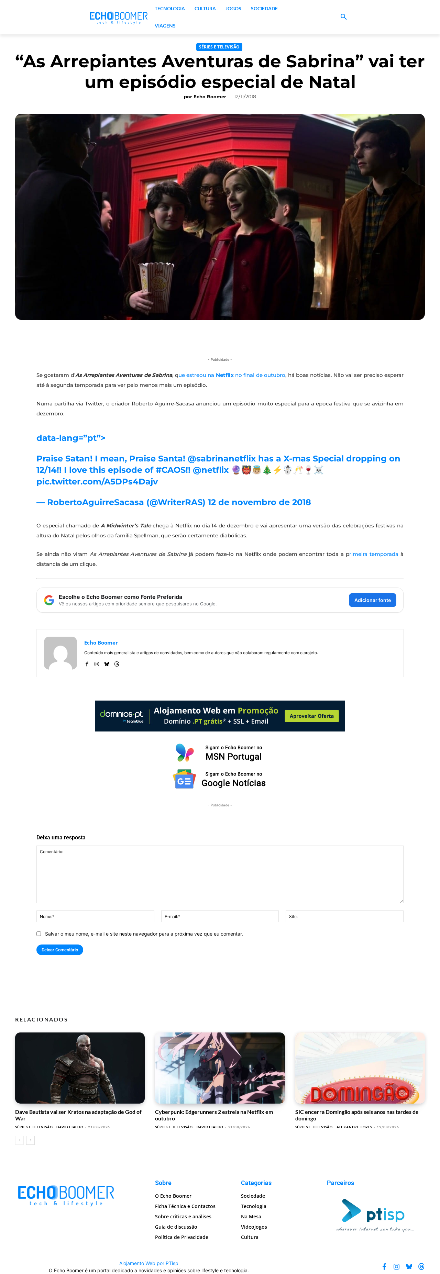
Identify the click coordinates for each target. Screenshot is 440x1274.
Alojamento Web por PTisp (148, 1263)
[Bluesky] (106, 662)
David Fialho (70, 1127)
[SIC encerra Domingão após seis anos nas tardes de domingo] (360, 1068)
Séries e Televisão (219, 47)
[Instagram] (96, 662)
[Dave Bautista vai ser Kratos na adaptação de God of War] (80, 1068)
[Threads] (116, 662)
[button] (344, 17)
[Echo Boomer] (119, 17)
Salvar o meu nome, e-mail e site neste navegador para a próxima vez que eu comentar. (144, 934)
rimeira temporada (373, 554)
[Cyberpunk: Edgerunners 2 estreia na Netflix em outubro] (220, 1068)
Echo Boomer (210, 96)
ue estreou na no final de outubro (232, 375)
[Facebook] (86, 662)
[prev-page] (19, 1140)
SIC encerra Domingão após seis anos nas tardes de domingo (357, 1114)
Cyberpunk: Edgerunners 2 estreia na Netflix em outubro (214, 1114)
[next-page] (30, 1140)
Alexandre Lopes (354, 1127)
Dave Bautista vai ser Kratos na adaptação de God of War (78, 1114)
